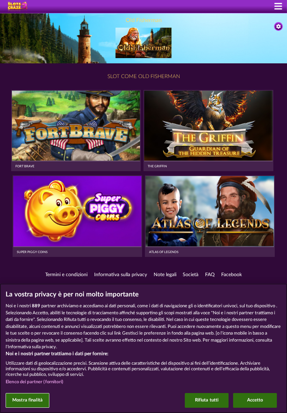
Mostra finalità (27, 400)
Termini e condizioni (66, 274)
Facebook (231, 274)
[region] (143, 348)
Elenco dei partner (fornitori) (34, 382)
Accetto (255, 400)
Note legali (165, 274)
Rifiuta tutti (207, 400)
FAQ (210, 274)
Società (190, 274)
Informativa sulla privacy (120, 274)
